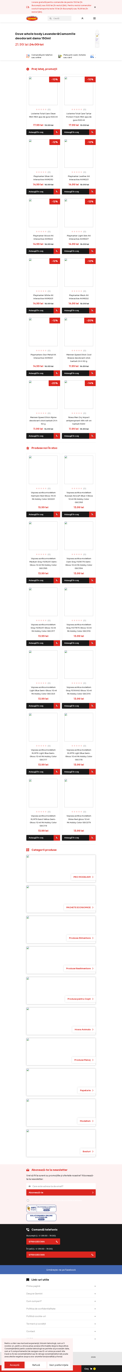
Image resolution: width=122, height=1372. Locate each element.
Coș (89, 1368)
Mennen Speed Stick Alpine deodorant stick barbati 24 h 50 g (43, 420)
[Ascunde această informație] (95, 7)
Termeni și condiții (36, 1323)
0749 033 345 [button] (36, 1254)
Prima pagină (33, 1286)
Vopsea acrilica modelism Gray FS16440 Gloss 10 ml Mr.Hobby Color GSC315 (79, 690)
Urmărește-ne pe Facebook (61, 1270)
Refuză (36, 1365)
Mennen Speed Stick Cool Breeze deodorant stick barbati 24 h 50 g (78, 357)
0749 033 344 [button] (37, 1241)
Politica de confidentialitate (40, 1308)
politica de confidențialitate (67, 1200)
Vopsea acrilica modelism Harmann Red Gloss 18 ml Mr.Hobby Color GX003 (43, 495)
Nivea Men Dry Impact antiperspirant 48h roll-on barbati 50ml (79, 420)
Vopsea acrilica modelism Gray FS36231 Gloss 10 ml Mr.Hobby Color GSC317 (43, 627)
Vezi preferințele (58, 1365)
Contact (30, 1331)
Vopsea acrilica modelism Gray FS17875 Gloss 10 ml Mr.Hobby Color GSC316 (79, 627)
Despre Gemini (34, 1293)
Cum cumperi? (34, 1301)
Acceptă (14, 1365)
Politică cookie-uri (36, 1316)
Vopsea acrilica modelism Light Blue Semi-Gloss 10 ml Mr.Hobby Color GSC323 (43, 690)
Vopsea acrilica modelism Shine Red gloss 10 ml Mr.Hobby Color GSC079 (79, 819)
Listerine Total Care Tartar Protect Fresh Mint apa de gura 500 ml (79, 116)
